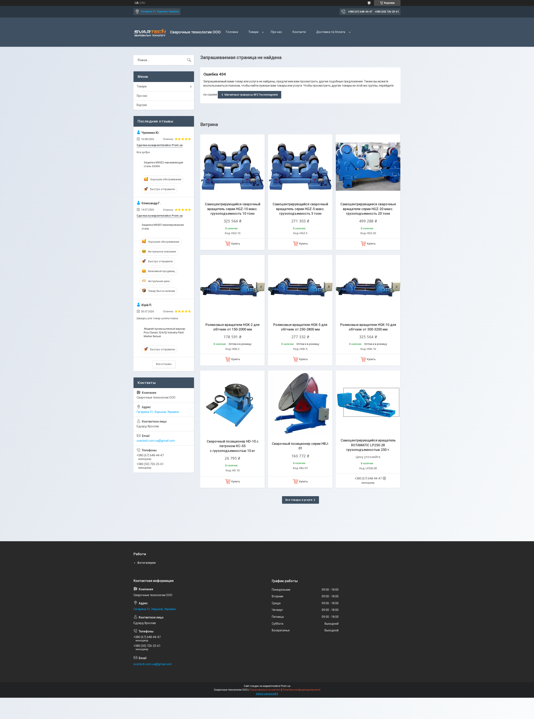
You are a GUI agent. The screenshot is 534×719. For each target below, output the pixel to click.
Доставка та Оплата (330, 32)
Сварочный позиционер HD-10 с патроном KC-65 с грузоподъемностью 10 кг (232, 446)
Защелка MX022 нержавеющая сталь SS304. (163, 164)
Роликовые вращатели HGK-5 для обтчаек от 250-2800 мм (300, 327)
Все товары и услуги (298, 499)
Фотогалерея (146, 562)
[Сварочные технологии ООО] (150, 32)
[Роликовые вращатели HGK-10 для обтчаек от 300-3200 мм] (368, 287)
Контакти (299, 32)
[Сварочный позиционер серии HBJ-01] (300, 403)
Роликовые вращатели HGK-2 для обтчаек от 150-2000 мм (232, 327)
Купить (235, 243)
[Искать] (189, 60)
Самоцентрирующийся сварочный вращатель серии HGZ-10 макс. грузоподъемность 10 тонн (232, 209)
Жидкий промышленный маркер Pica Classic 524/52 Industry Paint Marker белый (164, 332)
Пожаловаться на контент (265, 689)
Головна (232, 32)
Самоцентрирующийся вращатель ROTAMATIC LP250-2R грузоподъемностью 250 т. (368, 445)
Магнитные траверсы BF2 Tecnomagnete (251, 94)
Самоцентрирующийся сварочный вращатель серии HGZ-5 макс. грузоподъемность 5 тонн (300, 209)
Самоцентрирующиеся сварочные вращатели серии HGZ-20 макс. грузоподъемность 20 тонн (368, 209)
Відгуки (142, 105)
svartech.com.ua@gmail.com (156, 440)
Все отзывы (164, 364)
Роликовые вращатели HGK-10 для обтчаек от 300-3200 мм (368, 327)
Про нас (276, 32)
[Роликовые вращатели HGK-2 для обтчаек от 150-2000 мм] (232, 287)
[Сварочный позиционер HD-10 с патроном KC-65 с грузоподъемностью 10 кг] (232, 403)
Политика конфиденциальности (301, 689)
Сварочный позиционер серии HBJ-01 (300, 446)
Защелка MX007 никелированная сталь (163, 226)
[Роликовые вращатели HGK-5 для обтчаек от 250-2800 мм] (300, 287)
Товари (253, 32)
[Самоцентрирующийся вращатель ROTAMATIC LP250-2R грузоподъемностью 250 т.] (368, 403)
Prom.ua (285, 686)
